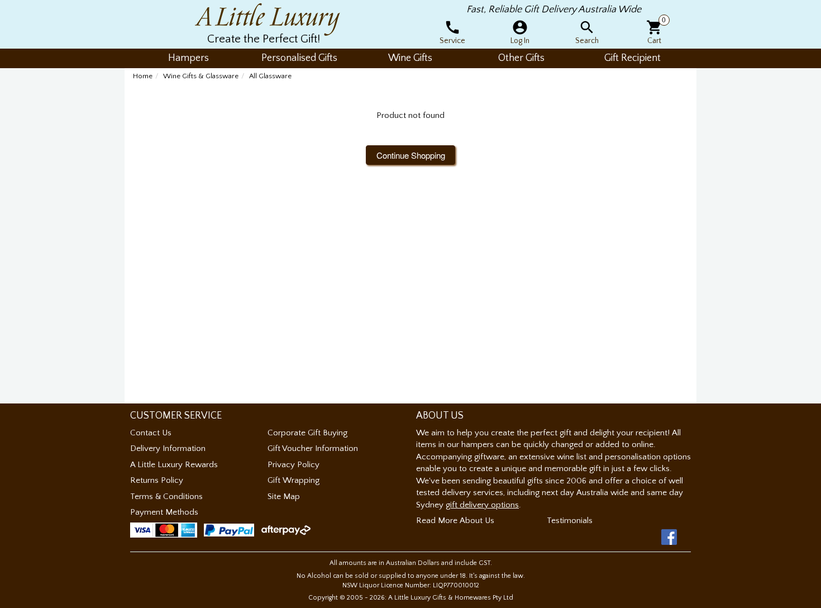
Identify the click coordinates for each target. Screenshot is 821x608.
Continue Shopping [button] (410, 155)
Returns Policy (156, 480)
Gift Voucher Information (313, 448)
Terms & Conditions (166, 496)
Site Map (284, 496)
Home (142, 76)
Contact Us (150, 433)
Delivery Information (168, 448)
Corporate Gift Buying (307, 433)
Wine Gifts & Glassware (200, 76)
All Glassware (270, 76)
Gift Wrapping (293, 480)
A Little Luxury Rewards (174, 464)
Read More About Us (455, 520)
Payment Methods (164, 512)
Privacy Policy (293, 464)
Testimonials (570, 520)
